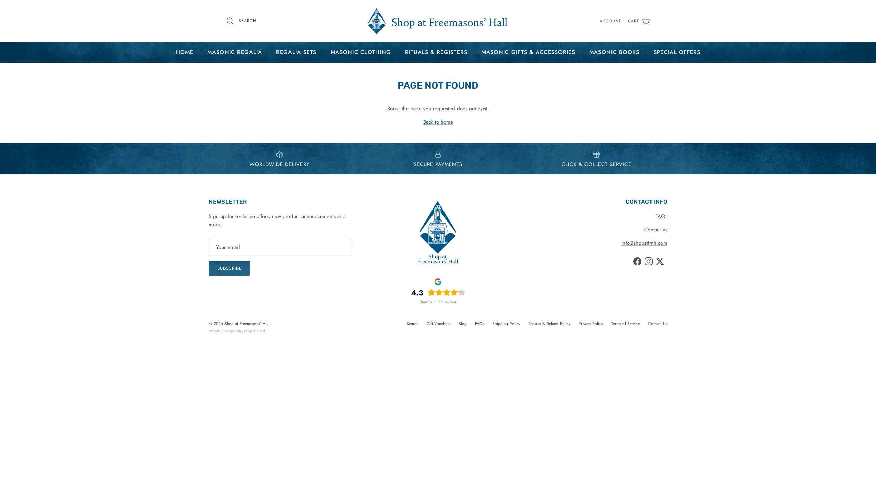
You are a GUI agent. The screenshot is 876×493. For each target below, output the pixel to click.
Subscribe (229, 268)
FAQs (661, 216)
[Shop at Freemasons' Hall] (438, 21)
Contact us (655, 229)
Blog (463, 323)
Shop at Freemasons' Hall (247, 323)
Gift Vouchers (438, 323)
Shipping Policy (506, 323)
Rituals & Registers (436, 52)
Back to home (438, 122)
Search (412, 323)
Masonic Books (614, 52)
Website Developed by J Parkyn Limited (237, 330)
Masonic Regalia (234, 52)
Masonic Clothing (361, 52)
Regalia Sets (296, 52)
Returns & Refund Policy (549, 323)
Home (184, 52)
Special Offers (677, 52)
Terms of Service (625, 323)
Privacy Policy (591, 323)
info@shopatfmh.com (644, 243)
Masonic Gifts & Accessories (528, 52)
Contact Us (657, 323)
